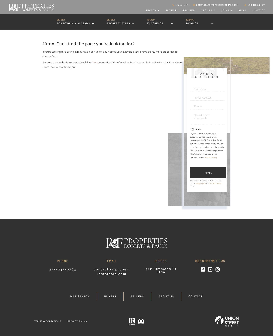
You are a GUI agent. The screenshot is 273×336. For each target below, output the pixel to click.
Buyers (110, 296)
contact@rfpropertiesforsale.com (217, 5)
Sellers (137, 296)
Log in (251, 5)
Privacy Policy (211, 157)
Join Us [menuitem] (226, 10)
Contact (195, 296)
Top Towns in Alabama (73, 23)
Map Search (80, 296)
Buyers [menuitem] (170, 10)
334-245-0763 (182, 5)
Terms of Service (215, 183)
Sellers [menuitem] (188, 10)
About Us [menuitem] (208, 10)
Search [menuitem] (151, 10)
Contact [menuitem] (258, 10)
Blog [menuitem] (242, 10)
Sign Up (260, 5)
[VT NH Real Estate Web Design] (227, 321)
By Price (192, 23)
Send (208, 173)
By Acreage (155, 23)
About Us (166, 296)
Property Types (118, 23)
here (95, 62)
